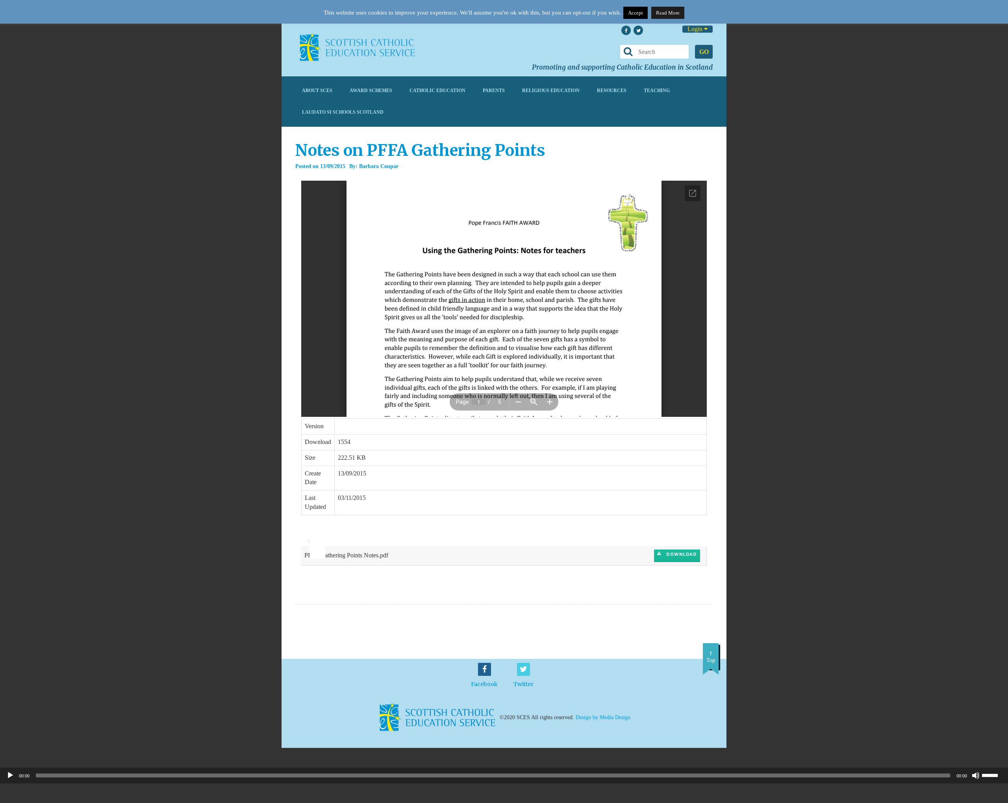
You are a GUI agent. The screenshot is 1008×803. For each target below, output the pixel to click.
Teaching (657, 90)
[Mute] (976, 775)
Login (695, 29)
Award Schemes (371, 90)
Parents (494, 90)
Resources (611, 90)
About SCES (317, 90)
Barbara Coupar (378, 166)
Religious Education (551, 90)
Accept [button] (635, 13)
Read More (668, 13)
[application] (313, 538)
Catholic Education (437, 90)
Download (681, 554)
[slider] (314, 536)
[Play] (10, 775)
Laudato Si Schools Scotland (343, 112)
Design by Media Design (603, 717)
